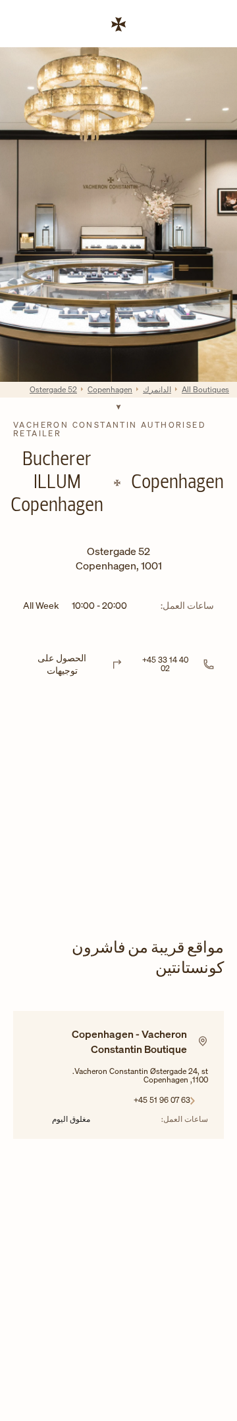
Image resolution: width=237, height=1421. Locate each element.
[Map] (118, 811)
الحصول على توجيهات (62, 664)
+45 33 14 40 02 (165, 663)
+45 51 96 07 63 (162, 1099)
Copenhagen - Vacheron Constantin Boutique (129, 1041)
